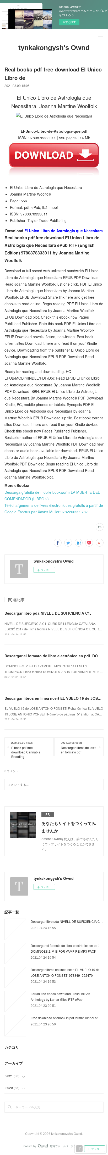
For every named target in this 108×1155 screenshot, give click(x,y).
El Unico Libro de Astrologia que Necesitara (63, 230)
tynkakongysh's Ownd (54, 48)
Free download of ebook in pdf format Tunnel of (64, 1017)
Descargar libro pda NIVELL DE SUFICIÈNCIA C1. (47, 613)
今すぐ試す (69, 22)
